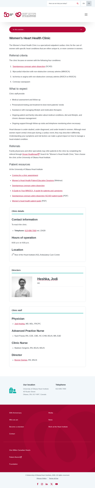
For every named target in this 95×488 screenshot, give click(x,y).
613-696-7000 (30, 231)
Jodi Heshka (19, 324)
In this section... (19, 29)
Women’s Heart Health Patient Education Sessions (33, 181)
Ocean (29, 154)
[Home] (20, 14)
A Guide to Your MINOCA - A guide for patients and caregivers (37, 191)
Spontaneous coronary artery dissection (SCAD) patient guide (37, 196)
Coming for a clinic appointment (25, 175)
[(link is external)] (38, 484)
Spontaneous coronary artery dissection (29, 66)
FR (89, 3)
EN (84, 3)
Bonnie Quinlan (20, 360)
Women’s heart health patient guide (26, 201)
